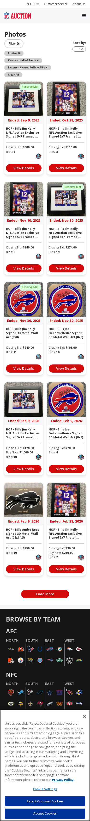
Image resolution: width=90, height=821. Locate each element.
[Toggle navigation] (84, 15)
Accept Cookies (45, 813)
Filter (12, 43)
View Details (23, 168)
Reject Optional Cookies (45, 801)
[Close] (84, 716)
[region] (45, 765)
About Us (78, 4)
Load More (45, 594)
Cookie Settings (45, 789)
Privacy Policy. (63, 779)
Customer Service (56, 4)
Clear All (13, 74)
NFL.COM (33, 4)
